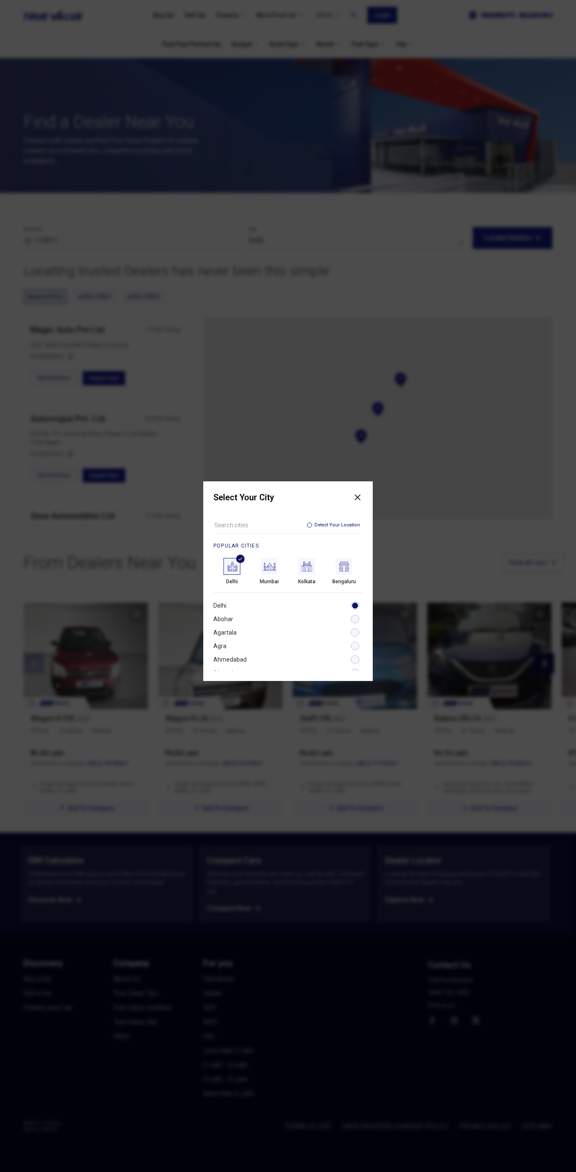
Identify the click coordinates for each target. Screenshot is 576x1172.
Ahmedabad (230, 659)
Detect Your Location (337, 525)
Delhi (219, 605)
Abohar (223, 619)
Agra (219, 646)
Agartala (225, 632)
